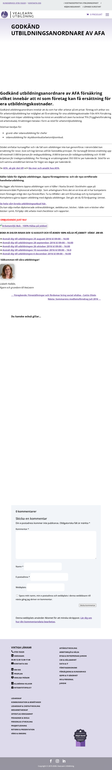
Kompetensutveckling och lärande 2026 (35, 462)
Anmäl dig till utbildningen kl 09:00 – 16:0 (36, 250)
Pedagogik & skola (20, 718)
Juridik (62, 683)
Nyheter (60, 66)
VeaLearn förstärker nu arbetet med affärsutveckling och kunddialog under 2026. (55, 425)
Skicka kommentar (87, 605)
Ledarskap (16, 698)
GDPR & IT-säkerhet (68, 675)
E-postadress (23, 576)
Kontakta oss (34, 3)
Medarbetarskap (19, 710)
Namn (19, 566)
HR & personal (66, 679)
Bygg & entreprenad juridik (73, 656)
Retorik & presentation (23, 729)
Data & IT (63, 663)
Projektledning (19, 725)
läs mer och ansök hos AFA (44, 168)
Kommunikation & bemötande (26, 702)
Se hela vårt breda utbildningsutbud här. (23, 203)
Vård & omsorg (18, 733)
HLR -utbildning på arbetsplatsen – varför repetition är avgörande (49, 387)
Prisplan (18, 673)
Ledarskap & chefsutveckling (25, 706)
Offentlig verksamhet (22, 714)
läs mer (17, 404)
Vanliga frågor (22, 677)
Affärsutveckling (68, 648)
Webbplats (21, 587)
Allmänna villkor (23, 683)
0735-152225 (19, 652)
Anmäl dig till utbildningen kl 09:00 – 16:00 (35, 238)
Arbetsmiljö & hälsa (69, 652)
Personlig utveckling (22, 721)
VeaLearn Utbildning (68, 55)
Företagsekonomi (68, 667)
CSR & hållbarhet (67, 660)
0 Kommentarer (60, 74)
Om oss (17, 670)
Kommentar (22, 529)
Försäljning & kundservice (72, 671)
